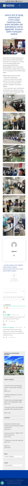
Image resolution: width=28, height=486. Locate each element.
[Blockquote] (15, 297)
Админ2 (14, 251)
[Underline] (8, 297)
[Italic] (6, 297)
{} (20, 297)
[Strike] (10, 297)
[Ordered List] (11, 297)
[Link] (18, 297)
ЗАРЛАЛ (7, 418)
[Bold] (4, 297)
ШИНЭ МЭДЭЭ (9, 379)
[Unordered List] (13, 297)
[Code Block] (17, 297)
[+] (22, 297)
